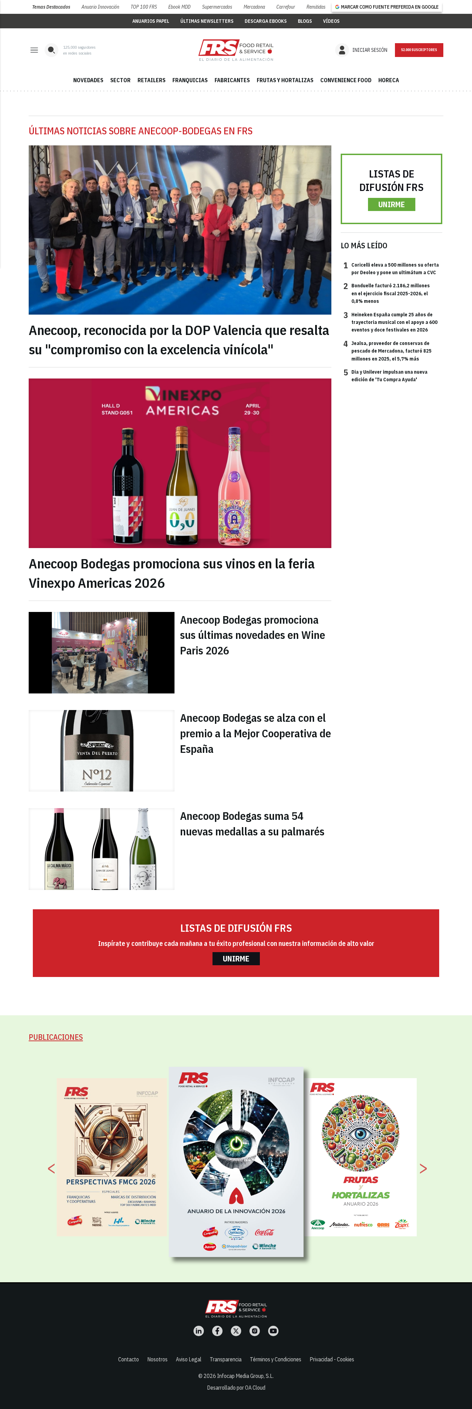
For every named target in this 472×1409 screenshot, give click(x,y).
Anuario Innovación (100, 7)
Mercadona (254, 7)
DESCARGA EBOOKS (266, 21)
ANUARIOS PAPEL (150, 21)
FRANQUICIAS (190, 80)
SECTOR (120, 80)
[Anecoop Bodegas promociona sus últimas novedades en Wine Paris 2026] (101, 652)
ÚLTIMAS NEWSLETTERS (207, 21)
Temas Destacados (51, 7)
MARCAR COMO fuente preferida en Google (389, 7)
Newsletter (419, 50)
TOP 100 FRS (144, 7)
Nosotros (157, 1359)
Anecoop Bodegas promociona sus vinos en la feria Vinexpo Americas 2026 (172, 573)
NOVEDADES (88, 80)
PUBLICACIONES (56, 1037)
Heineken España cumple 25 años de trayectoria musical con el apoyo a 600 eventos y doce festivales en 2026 (390, 322)
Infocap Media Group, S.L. (245, 1375)
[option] (236, 1162)
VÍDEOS (331, 21)
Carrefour (285, 7)
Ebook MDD (179, 7)
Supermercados (217, 7)
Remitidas (315, 7)
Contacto (128, 1359)
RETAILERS (152, 80)
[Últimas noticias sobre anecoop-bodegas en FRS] (236, 50)
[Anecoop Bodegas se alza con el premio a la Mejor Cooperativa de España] (101, 751)
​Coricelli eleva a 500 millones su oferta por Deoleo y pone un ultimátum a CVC (391, 268)
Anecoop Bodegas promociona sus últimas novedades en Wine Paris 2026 (252, 635)
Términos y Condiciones (275, 1359)
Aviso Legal (188, 1359)
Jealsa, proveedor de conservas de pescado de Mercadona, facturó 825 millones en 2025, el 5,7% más (387, 350)
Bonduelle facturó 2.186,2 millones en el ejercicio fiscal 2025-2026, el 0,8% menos (386, 293)
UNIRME (391, 204)
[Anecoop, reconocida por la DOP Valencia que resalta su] (180, 230)
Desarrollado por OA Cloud (236, 1387)
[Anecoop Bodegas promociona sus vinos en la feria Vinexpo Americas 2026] (180, 463)
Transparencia (226, 1359)
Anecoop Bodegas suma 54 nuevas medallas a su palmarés (252, 823)
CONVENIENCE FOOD (345, 80)
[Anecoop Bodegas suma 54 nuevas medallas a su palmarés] (101, 849)
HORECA (388, 80)
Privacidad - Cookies (332, 1359)
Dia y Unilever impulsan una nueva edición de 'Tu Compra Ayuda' (385, 375)
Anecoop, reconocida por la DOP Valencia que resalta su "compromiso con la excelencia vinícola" (179, 339)
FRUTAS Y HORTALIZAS (285, 80)
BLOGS (305, 21)
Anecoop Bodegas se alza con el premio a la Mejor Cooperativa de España (255, 733)
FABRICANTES (232, 80)
